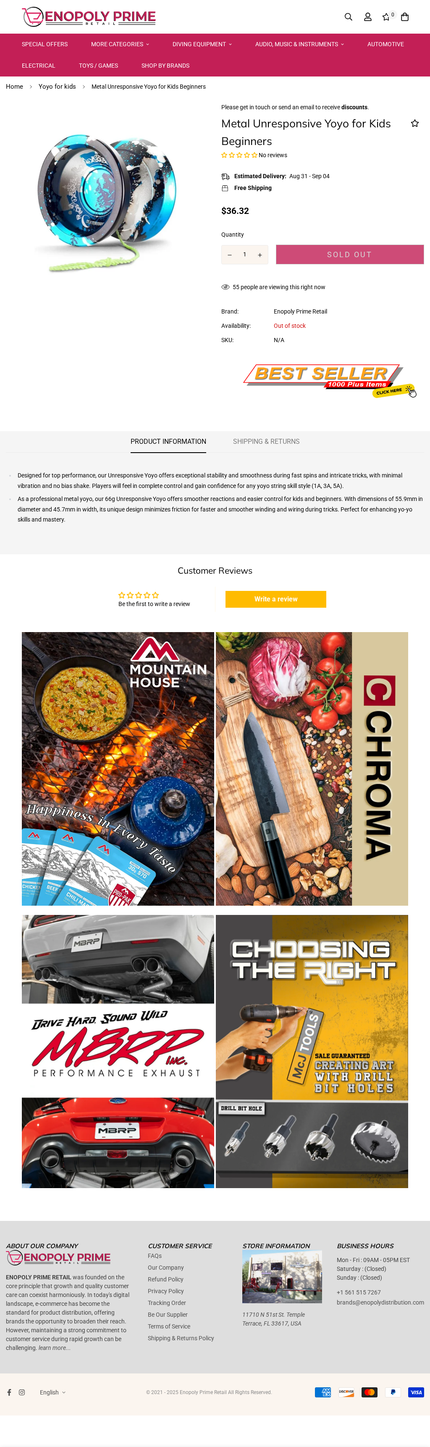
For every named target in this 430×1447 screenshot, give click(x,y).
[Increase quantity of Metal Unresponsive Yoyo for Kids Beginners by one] (260, 255)
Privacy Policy (166, 1291)
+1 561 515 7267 (359, 1292)
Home (14, 86)
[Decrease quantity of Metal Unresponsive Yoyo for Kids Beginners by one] (230, 255)
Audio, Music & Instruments (296, 44)
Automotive (385, 44)
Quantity (232, 234)
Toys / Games (98, 65)
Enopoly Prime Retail (300, 311)
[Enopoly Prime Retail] (89, 17)
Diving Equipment (199, 44)
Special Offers (45, 44)
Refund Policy (166, 1279)
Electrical (38, 65)
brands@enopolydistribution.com (380, 1302)
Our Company (166, 1267)
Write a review (276, 599)
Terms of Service (169, 1326)
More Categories (117, 44)
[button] (239, 155)
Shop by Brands (165, 65)
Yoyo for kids (57, 86)
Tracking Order (167, 1302)
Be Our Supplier (168, 1314)
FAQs (155, 1255)
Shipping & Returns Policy (181, 1338)
